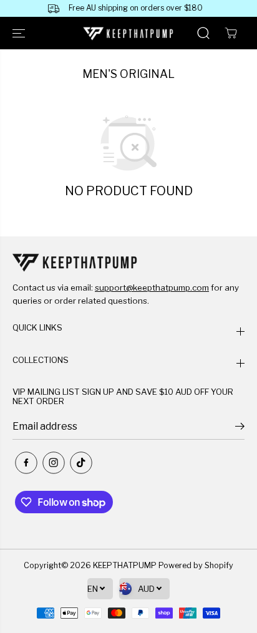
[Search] (203, 33)
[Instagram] (53, 462)
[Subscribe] (240, 427)
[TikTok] (81, 462)
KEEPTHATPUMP (125, 565)
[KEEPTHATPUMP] (128, 33)
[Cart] (231, 33)
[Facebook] (26, 462)
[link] (128, 261)
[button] (19, 33)
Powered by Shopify (195, 565)
